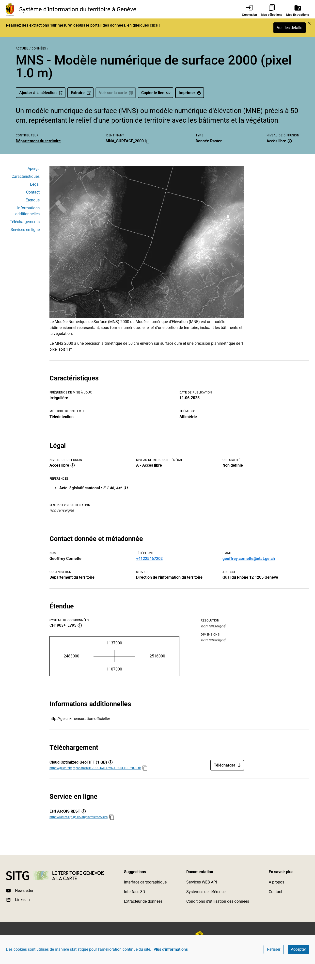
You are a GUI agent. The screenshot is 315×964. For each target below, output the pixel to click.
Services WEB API (201, 882)
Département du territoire (38, 141)
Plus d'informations (171, 949)
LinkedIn (22, 899)
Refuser (273, 949)
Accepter (298, 949)
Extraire (78, 92)
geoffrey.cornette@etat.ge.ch (248, 558)
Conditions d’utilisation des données (217, 901)
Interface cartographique (145, 882)
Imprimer (187, 92)
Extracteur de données (143, 901)
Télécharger (224, 765)
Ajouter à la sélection (38, 92)
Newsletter (24, 890)
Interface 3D (134, 891)
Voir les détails (289, 27)
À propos (276, 882)
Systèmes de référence (205, 891)
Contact (275, 891)
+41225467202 (149, 558)
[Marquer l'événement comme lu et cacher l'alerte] (309, 23)
